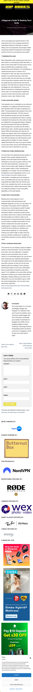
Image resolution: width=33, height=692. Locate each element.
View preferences (16, 685)
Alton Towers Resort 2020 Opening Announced (25, 346)
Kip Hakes (23, 27)
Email (5, 387)
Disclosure (12, 688)
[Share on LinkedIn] (24, 294)
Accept (16, 675)
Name (6, 379)
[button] (30, 658)
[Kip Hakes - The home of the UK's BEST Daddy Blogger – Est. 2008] (17, 7)
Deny (16, 680)
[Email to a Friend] (18, 294)
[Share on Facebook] (11, 294)
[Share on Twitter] (14, 294)
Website (6, 395)
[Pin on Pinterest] (21, 294)
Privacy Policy (19, 688)
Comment (7, 364)
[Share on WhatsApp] (8, 294)
